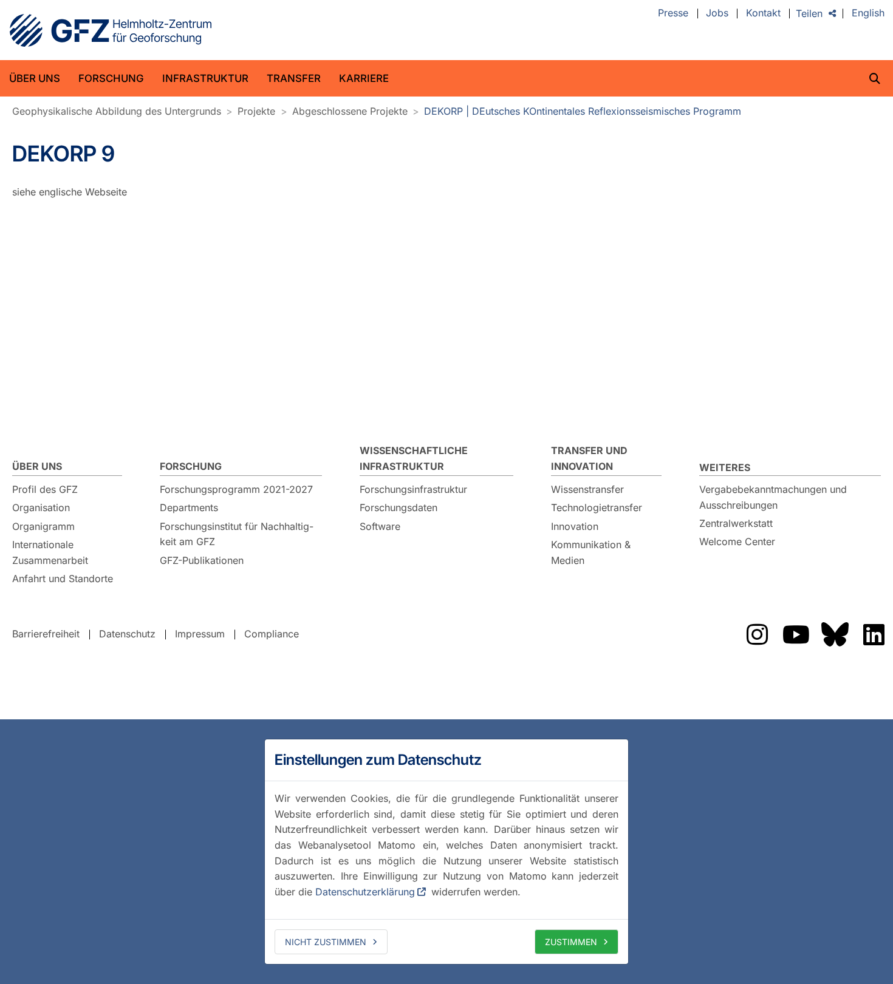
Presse (673, 13)
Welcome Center (737, 541)
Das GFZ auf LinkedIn (874, 634)
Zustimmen (571, 942)
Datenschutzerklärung (365, 892)
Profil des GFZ (45, 489)
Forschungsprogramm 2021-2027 (236, 489)
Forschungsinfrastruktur (413, 489)
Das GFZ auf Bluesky (835, 634)
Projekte (256, 111)
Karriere (364, 78)
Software (380, 526)
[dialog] (446, 852)
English (868, 13)
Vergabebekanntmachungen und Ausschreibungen (773, 497)
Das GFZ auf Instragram (757, 634)
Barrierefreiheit (46, 634)
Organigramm (43, 526)
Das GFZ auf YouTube (796, 634)
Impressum (200, 634)
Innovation (574, 526)
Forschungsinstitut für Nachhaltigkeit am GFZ (236, 534)
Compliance (271, 634)
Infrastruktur (205, 78)
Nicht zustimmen (325, 942)
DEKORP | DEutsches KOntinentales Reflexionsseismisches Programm (582, 111)
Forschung (111, 78)
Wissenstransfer (587, 489)
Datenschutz (127, 634)
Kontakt (763, 13)
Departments (189, 507)
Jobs (717, 13)
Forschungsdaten (398, 507)
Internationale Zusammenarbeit (50, 552)
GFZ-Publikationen (202, 560)
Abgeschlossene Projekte (350, 111)
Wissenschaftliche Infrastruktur (414, 458)
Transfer (294, 78)
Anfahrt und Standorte (62, 578)
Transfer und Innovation (589, 458)
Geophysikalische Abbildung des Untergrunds (116, 111)
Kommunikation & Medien (591, 552)
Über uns (34, 78)
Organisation (41, 507)
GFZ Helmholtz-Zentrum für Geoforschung (110, 30)
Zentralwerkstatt (736, 523)
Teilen (809, 13)
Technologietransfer (596, 507)
